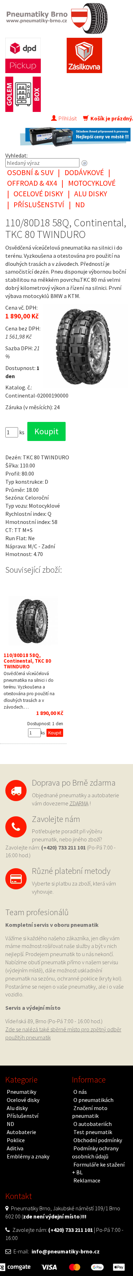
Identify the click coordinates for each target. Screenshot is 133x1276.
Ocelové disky (38, 193)
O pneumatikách (93, 1099)
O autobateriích (92, 1123)
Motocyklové (92, 183)
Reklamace (86, 1180)
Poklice (16, 1140)
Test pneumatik (92, 1131)
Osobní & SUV (30, 172)
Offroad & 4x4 (32, 183)
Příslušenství (38, 204)
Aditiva (15, 1148)
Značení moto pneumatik (89, 1112)
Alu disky (90, 193)
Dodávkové (84, 172)
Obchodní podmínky (97, 1140)
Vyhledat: (16, 155)
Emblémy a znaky (28, 1156)
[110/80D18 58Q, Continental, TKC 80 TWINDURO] (33, 620)
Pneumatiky (21, 1091)
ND (80, 204)
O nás (80, 1091)
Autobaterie (21, 1131)
